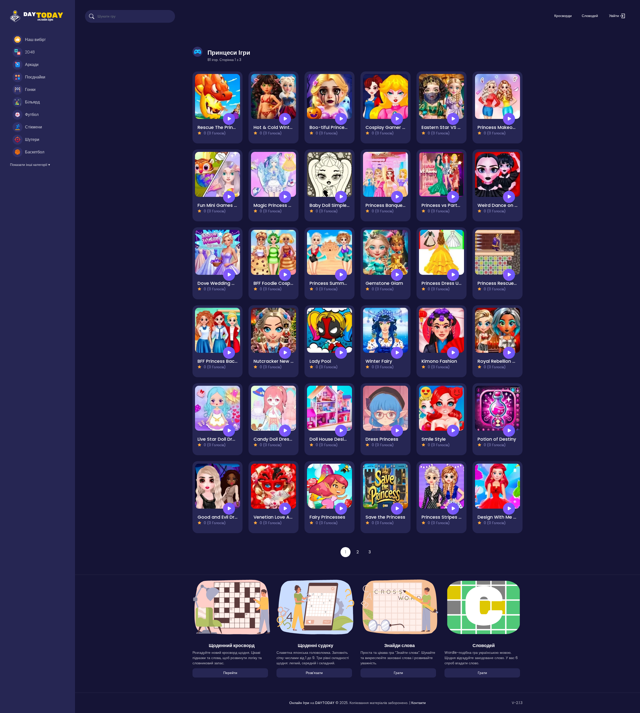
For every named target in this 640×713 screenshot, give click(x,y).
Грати (398, 672)
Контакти (418, 702)
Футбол (31, 114)
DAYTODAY (324, 702)
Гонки (30, 89)
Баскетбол (34, 152)
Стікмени (33, 127)
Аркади (31, 64)
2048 (30, 52)
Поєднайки (35, 77)
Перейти (230, 672)
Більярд (32, 102)
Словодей (590, 15)
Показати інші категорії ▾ (30, 164)
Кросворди (563, 15)
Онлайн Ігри (299, 702)
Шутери (32, 139)
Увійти (614, 15)
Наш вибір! (35, 39)
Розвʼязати (314, 672)
